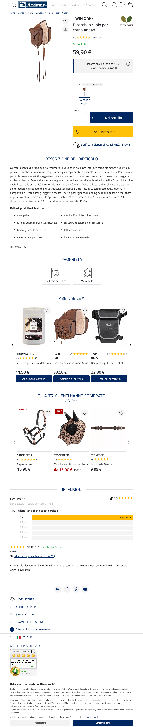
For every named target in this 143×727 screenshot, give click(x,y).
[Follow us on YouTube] (85, 589)
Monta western (25, 12)
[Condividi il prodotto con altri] (65, 29)
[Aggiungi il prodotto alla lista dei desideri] (65, 21)
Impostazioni (40, 722)
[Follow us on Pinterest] (76, 589)
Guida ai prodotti (94, 84)
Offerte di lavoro (31, 629)
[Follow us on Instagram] (57, 589)
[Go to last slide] (13, 345)
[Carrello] (130, 4)
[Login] (114, 4)
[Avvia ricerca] (105, 4)
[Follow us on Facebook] (66, 589)
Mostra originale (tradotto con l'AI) (34, 556)
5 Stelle (23, 517)
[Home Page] (32, 4)
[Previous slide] (75, 96)
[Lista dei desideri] (122, 4)
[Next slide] (130, 96)
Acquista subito (105, 131)
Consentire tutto (103, 722)
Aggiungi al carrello (33, 379)
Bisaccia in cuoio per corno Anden (52, 12)
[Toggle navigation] (13, 4)
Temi (12, 12)
